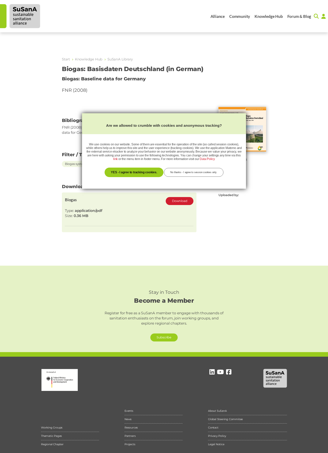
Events (129, 411)
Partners (130, 436)
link (115, 159)
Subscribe (164, 337)
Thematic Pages (51, 436)
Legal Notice (216, 444)
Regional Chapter (52, 444)
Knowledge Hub (269, 16)
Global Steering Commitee (225, 419)
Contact (213, 427)
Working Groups (51, 427)
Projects (130, 444)
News (128, 419)
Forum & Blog (299, 16)
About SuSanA (217, 411)
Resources (131, 427)
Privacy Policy (217, 436)
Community (239, 16)
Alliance (218, 16)
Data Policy (207, 159)
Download (179, 201)
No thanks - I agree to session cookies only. (193, 172)
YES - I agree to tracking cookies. (134, 172)
